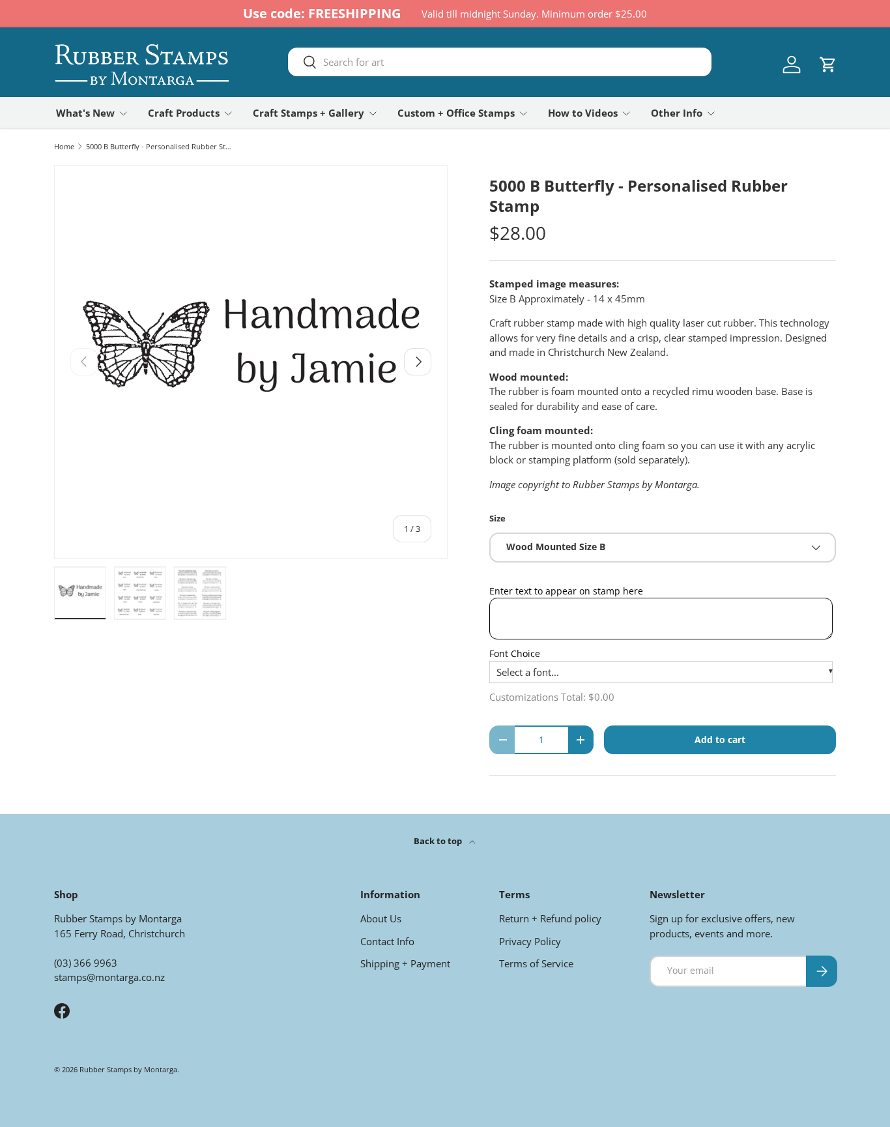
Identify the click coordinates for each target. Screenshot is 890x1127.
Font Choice (514, 653)
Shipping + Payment (405, 963)
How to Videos (583, 112)
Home (64, 146)
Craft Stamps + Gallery (308, 112)
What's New (85, 112)
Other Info (676, 112)
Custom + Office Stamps (456, 112)
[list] (251, 362)
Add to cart (720, 739)
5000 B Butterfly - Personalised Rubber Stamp (159, 146)
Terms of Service (536, 963)
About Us (380, 918)
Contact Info (387, 941)
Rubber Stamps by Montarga (128, 1069)
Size (497, 518)
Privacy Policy (530, 941)
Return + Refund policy (550, 918)
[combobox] (499, 62)
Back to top (439, 841)
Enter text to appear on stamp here (566, 591)
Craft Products (184, 112)
